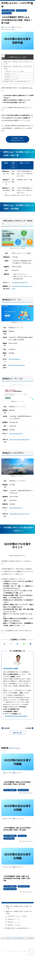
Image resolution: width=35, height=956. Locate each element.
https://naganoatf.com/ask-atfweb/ (19, 439)
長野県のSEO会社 (7, 13)
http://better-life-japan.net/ (19, 282)
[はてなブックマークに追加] (17, 644)
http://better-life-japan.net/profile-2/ (16, 716)
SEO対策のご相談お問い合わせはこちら (17, 139)
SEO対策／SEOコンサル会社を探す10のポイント (17, 81)
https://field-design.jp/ (16, 508)
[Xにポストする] (4, 644)
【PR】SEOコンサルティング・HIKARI (14, 71)
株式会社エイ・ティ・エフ (11, 76)
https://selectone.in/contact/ (17, 365)
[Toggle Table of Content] (2, 56)
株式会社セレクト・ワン (11, 73)
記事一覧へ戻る (17, 733)
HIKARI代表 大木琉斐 (10, 668)
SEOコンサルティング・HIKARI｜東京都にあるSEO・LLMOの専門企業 (17, 3)
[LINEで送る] (24, 644)
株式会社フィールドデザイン (12, 78)
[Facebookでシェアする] (11, 644)
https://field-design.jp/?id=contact (19, 514)
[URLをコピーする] (30, 644)
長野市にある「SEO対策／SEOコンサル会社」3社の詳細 (18, 67)
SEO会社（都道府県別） (8, 10)
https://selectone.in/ (14, 359)
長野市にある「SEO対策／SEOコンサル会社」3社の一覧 (18, 63)
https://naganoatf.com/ (16, 433)
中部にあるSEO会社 (21, 10)
